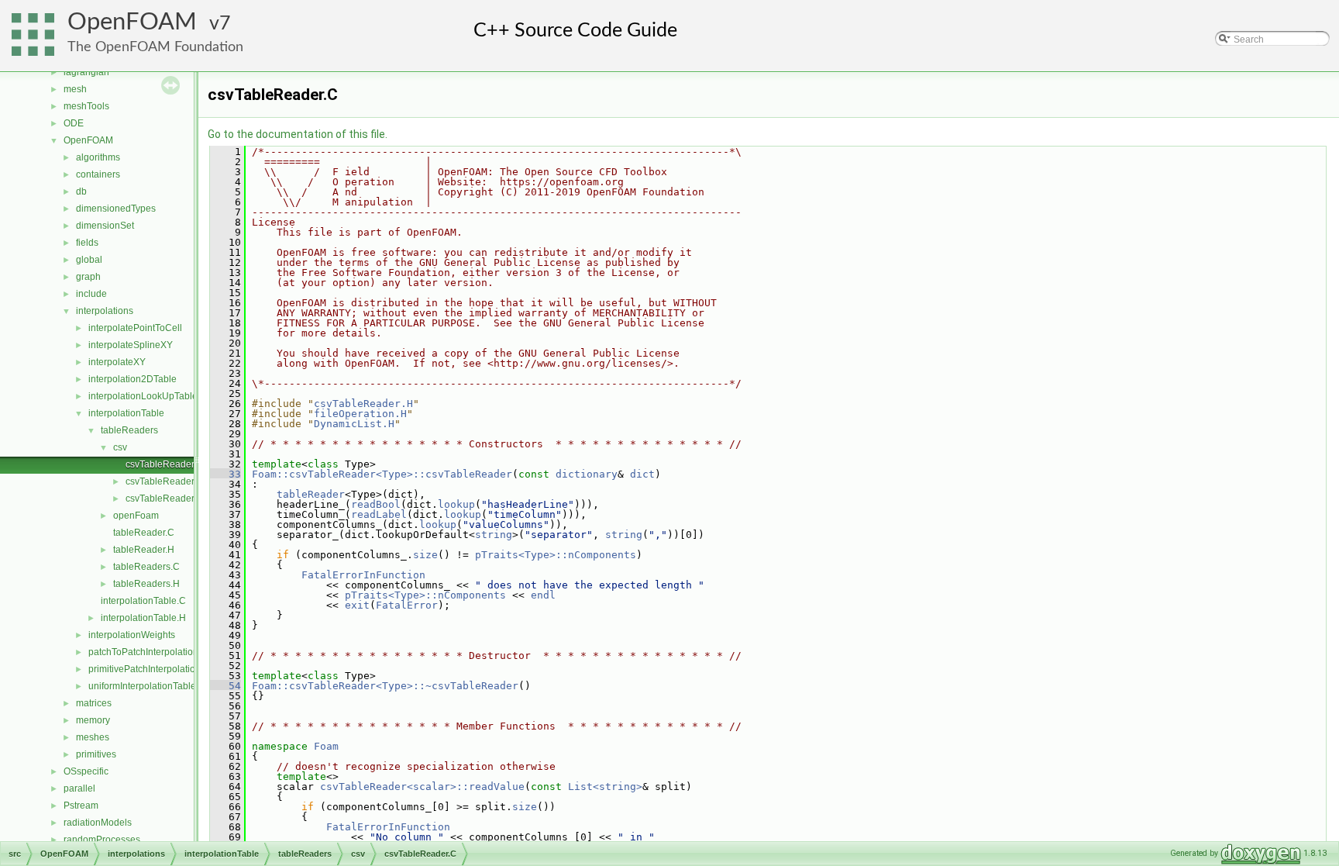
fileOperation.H (360, 413)
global (89, 259)
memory (93, 720)
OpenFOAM (132, 22)
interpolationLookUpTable (143, 396)
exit (357, 605)
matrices (94, 703)
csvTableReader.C (164, 464)
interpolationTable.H (143, 617)
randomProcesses (102, 839)
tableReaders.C (146, 566)
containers (98, 174)
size (425, 555)
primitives (96, 754)
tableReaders (129, 430)
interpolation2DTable (132, 379)
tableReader (311, 494)
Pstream (81, 805)
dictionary (587, 474)
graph (88, 276)
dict (642, 474)
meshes (92, 737)
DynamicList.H (354, 424)
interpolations (104, 310)
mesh (75, 89)
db (81, 191)
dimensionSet (105, 225)
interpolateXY (117, 362)
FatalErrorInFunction (363, 575)
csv (120, 447)
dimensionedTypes (116, 208)
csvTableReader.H (164, 481)
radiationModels (98, 822)
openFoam (136, 515)
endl (543, 595)
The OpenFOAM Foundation (155, 47)
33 (225, 474)
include (91, 293)
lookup (456, 504)
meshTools (86, 106)
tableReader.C (143, 532)
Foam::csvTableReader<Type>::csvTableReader (382, 474)
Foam (326, 746)
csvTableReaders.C (167, 498)
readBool (376, 504)
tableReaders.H (146, 583)
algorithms (98, 157)
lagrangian (86, 72)
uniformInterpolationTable (142, 686)
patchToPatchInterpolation (143, 652)
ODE (74, 123)
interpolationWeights (131, 635)
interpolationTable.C (143, 600)
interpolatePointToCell (135, 328)
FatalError (407, 605)
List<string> (605, 786)
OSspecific (86, 771)
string (493, 534)
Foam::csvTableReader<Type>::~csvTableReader (385, 686)
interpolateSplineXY (130, 345)
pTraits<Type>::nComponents (555, 555)
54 (225, 686)
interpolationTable (126, 413)
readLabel (379, 514)
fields (87, 242)
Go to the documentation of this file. (297, 134)
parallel (79, 788)
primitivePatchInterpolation (144, 669)
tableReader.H (143, 549)
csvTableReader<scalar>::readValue (422, 786)
